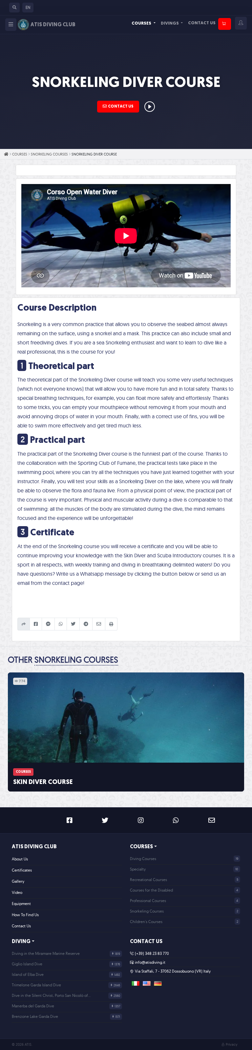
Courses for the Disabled (151, 890)
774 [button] (22, 681)
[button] (14, 7)
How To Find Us (25, 914)
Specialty (138, 869)
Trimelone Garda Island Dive (36, 984)
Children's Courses (146, 921)
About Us (20, 858)
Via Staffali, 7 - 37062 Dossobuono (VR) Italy (173, 971)
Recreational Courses (148, 879)
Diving (21, 941)
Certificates (22, 870)
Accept (180, 1038)
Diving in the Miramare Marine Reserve (46, 953)
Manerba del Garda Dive (33, 1005)
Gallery (18, 881)
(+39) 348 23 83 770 (152, 953)
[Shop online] (225, 24)
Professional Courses (148, 900)
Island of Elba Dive (28, 974)
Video (17, 892)
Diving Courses (143, 858)
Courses (142, 23)
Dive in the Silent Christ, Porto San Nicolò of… (51, 995)
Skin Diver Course (43, 782)
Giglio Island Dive (27, 963)
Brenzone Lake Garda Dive (35, 1016)
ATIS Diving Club (34, 847)
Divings (170, 23)
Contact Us (202, 23)
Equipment (21, 903)
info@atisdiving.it (150, 962)
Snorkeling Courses (49, 154)
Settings (219, 1038)
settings (32, 1044)
